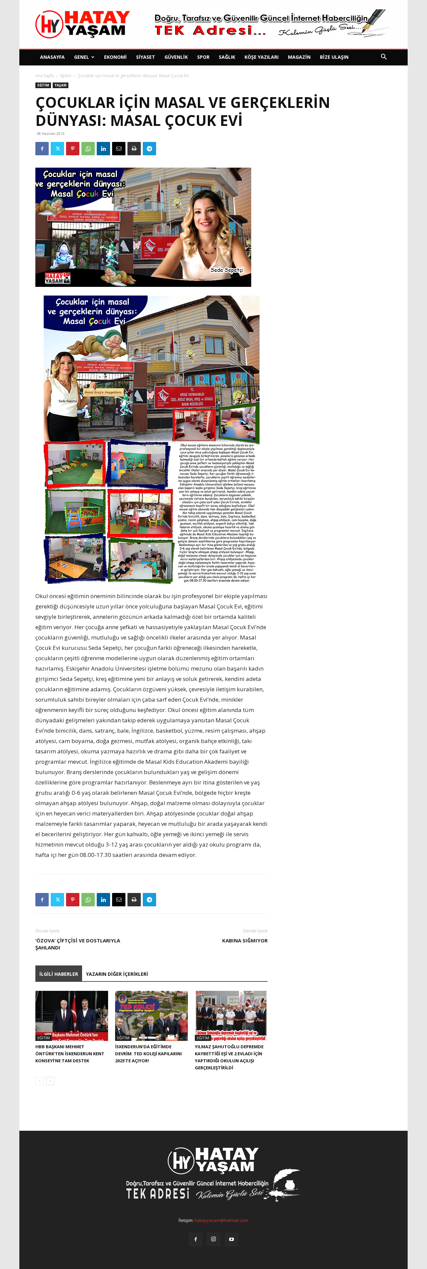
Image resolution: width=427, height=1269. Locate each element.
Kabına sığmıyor (245, 940)
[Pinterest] (72, 148)
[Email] (118, 148)
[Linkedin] (103, 148)
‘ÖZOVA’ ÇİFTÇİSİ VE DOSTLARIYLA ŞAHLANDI (77, 944)
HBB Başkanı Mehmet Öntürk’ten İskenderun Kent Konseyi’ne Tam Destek (69, 1054)
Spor (203, 57)
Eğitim (65, 75)
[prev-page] (39, 1081)
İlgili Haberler (58, 974)
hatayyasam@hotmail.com (221, 1220)
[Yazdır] (134, 148)
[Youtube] (231, 1239)
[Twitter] (57, 148)
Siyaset (145, 57)
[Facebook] (42, 148)
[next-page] (50, 1081)
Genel (81, 57)
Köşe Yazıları (262, 57)
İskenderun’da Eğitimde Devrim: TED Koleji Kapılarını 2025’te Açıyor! (148, 1054)
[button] (384, 57)
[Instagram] (213, 1239)
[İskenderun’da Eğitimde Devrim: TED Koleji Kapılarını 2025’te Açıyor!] (151, 1016)
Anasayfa (52, 57)
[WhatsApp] (88, 148)
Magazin (299, 57)
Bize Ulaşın (334, 57)
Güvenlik (176, 57)
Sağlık (227, 57)
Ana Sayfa (44, 75)
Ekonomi (115, 57)
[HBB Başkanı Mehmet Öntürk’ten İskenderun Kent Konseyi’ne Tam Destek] (71, 1016)
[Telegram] (149, 148)
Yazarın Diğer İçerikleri (117, 974)
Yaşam (60, 85)
